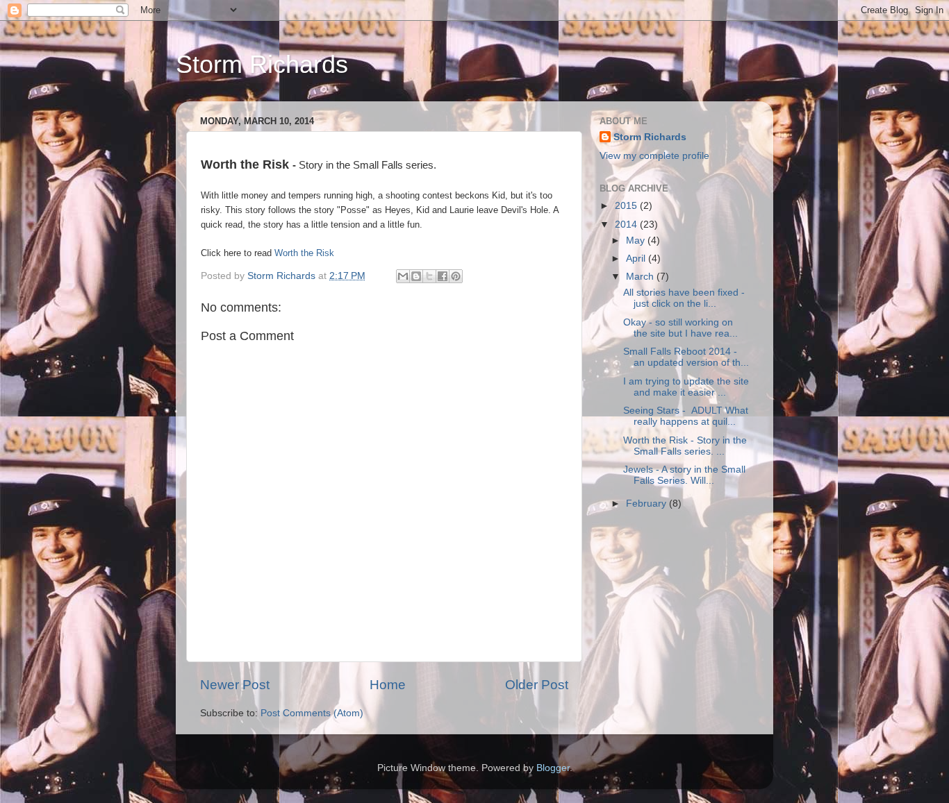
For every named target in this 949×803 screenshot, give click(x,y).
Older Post (536, 684)
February (647, 503)
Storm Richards (262, 64)
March (641, 276)
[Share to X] (429, 276)
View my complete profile (654, 156)
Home (388, 684)
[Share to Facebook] (442, 276)
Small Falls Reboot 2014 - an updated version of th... (686, 357)
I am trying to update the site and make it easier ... (686, 387)
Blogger (553, 768)
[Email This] (403, 276)
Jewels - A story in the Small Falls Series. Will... (684, 475)
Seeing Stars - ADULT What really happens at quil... (685, 416)
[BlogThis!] (416, 276)
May (636, 240)
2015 (627, 206)
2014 (627, 224)
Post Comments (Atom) (312, 713)
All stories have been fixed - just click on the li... (684, 298)
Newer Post (235, 684)
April (637, 258)
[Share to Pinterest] (456, 276)
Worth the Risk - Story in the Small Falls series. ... (685, 446)
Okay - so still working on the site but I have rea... (680, 328)
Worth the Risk (304, 253)
